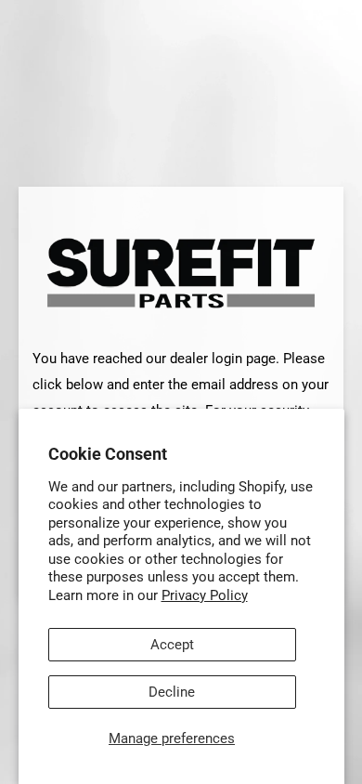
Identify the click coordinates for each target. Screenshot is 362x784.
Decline (172, 692)
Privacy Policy (205, 595)
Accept (172, 644)
